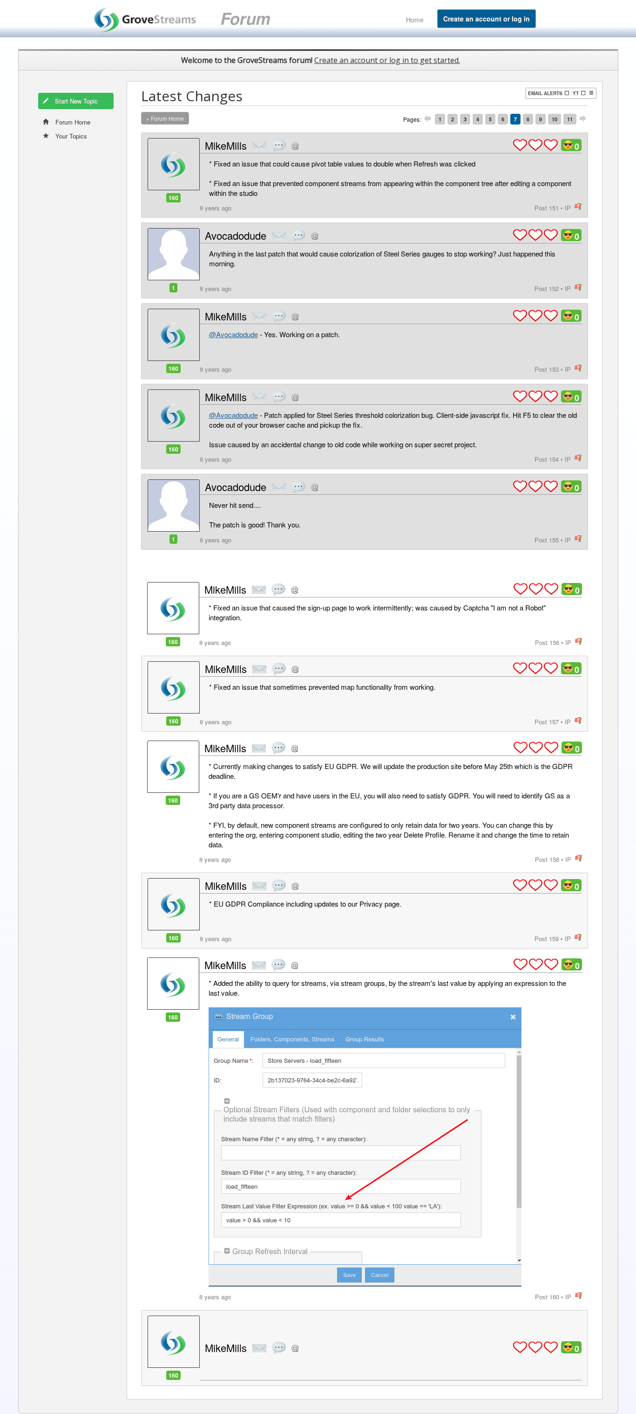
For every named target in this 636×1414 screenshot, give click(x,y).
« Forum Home (165, 118)
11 (570, 119)
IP (568, 207)
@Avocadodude (233, 334)
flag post (578, 206)
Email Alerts (545, 93)
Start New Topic (76, 101)
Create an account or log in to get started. (387, 60)
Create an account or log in (486, 18)
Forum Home (72, 122)
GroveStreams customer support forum (193, 18)
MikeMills (226, 145)
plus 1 (520, 145)
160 (173, 198)
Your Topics (71, 136)
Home (415, 19)
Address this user (294, 146)
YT (576, 93)
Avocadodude (235, 235)
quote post (279, 145)
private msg (259, 146)
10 (554, 119)
